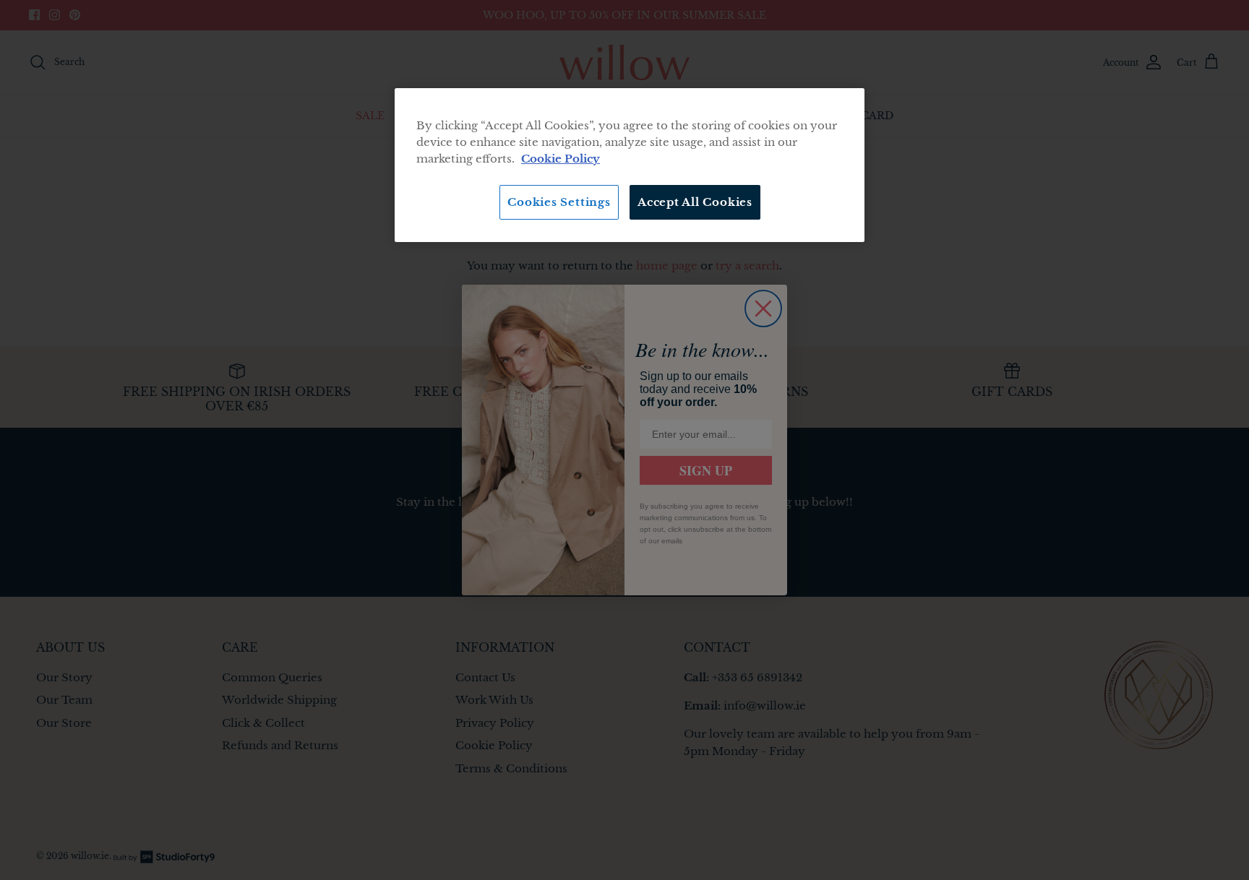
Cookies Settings (558, 202)
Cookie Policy (560, 158)
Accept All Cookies (695, 202)
